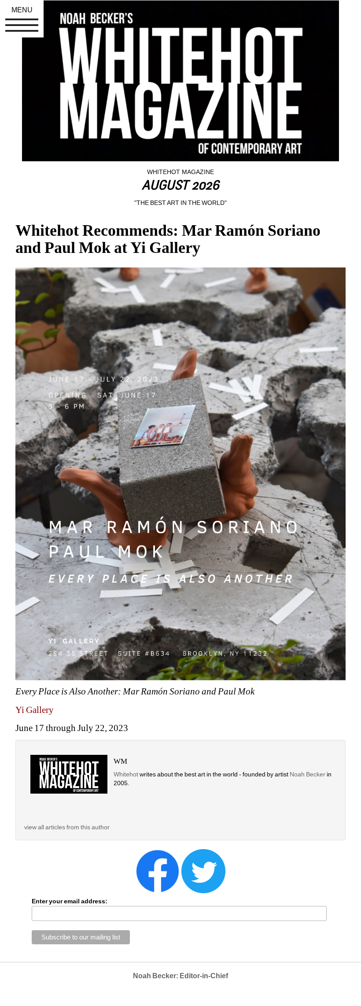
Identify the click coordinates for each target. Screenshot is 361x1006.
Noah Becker (308, 774)
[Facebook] (158, 870)
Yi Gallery (34, 710)
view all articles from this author (67, 827)
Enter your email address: (69, 901)
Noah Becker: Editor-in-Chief (180, 976)
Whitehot (126, 774)
